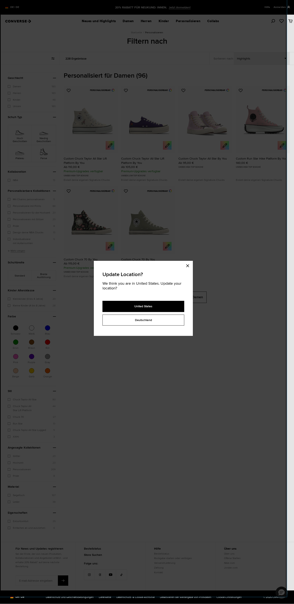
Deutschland (143, 320)
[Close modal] (189, 265)
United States (143, 306)
